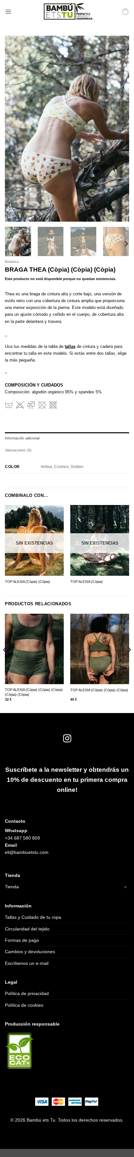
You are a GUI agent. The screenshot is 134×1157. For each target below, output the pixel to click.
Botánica (12, 262)
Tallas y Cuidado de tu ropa (33, 917)
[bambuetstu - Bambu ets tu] (67, 11)
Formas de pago (22, 940)
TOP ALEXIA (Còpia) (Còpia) (27, 582)
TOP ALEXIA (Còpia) (86, 582)
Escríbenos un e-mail (26, 963)
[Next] (118, 128)
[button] (8, 11)
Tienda (12, 886)
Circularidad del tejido (27, 928)
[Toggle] (125, 887)
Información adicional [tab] (22, 438)
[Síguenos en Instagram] (67, 739)
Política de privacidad (27, 993)
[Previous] (15, 128)
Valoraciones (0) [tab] (18, 450)
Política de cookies (24, 1005)
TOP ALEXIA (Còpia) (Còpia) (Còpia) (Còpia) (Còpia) (34, 692)
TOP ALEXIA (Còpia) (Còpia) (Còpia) (99, 690)
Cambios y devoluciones (30, 951)
